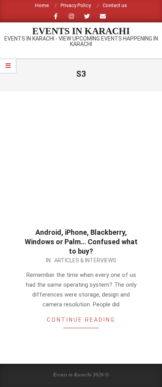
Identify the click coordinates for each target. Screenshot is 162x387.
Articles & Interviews (85, 260)
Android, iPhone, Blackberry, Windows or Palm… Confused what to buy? (81, 241)
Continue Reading (81, 320)
